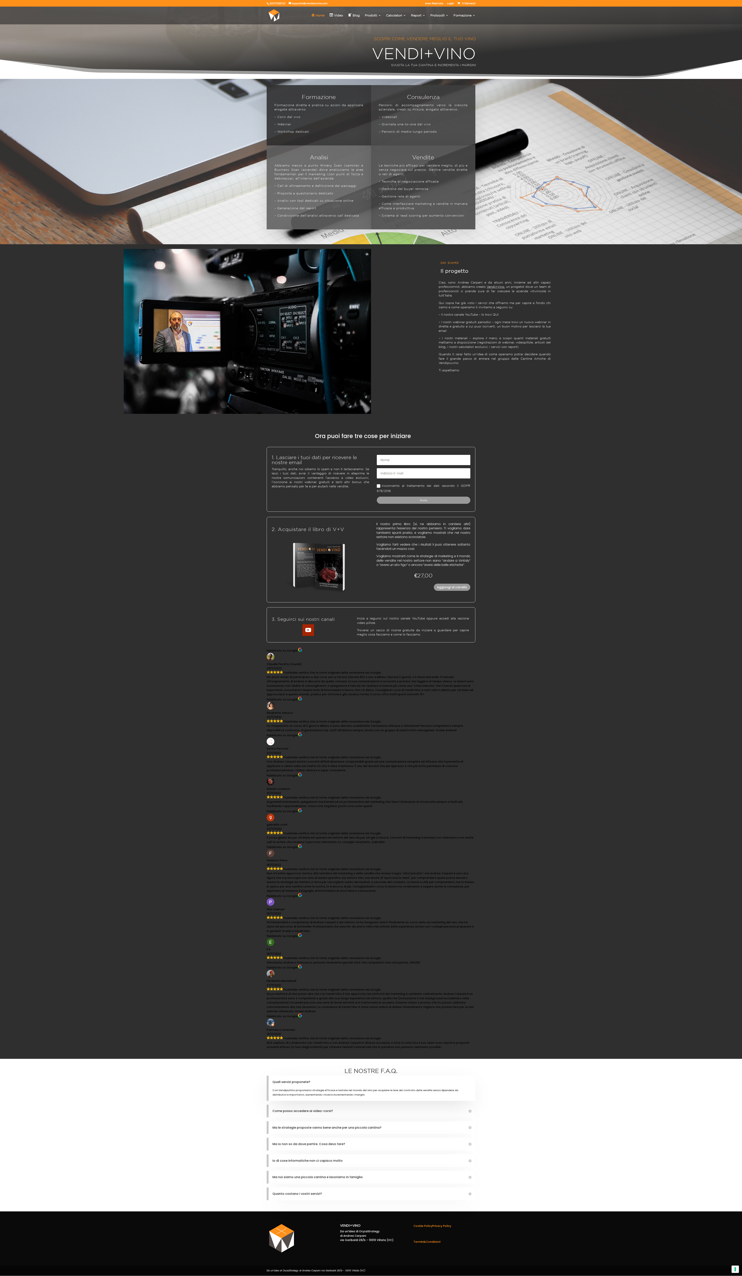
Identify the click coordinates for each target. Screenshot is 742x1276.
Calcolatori (394, 15)
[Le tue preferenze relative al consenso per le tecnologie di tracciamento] (735, 1269)
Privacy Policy (441, 1226)
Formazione (462, 15)
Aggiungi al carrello (452, 587)
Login (450, 3)
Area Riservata (434, 3)
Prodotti (371, 15)
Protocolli (437, 15)
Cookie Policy (423, 1226)
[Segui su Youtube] (308, 630)
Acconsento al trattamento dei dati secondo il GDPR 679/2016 (423, 488)
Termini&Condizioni (427, 1242)
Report (416, 15)
